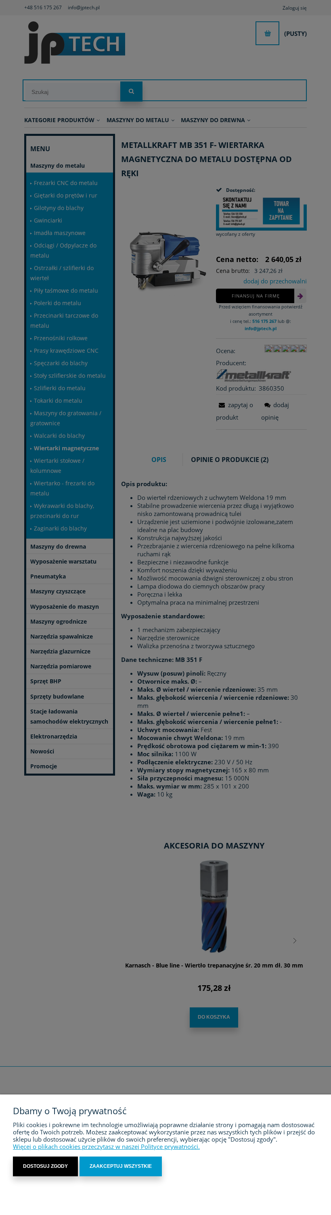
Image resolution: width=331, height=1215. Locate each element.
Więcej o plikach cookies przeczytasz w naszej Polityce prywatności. (106, 1146)
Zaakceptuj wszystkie (121, 1166)
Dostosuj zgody (45, 1166)
